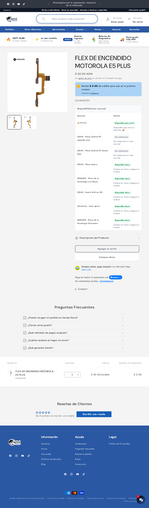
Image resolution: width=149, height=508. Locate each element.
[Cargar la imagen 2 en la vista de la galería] (30, 122)
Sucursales (46, 454)
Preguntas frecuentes (85, 448)
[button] (10, 30)
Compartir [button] (83, 289)
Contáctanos (81, 443)
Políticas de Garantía (51, 459)
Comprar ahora (107, 257)
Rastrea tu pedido (83, 454)
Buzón (78, 459)
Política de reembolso (75, 498)
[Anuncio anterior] (48, 4)
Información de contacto (116, 498)
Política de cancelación (133, 501)
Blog (43, 464)
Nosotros (45, 443)
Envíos (44, 448)
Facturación (80, 464)
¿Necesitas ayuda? (137, 10)
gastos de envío (85, 78)
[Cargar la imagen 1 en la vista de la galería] (14, 122)
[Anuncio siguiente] (100, 4)
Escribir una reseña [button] (94, 414)
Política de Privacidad (119, 443)
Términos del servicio (95, 498)
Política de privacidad (55, 498)
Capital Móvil (21, 498)
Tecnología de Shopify (36, 498)
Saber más (86, 269)
